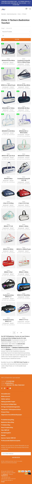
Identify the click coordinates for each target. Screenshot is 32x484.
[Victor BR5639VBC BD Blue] (24, 97)
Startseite (3, 14)
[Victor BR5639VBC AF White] (8, 97)
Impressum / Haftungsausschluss (11, 409)
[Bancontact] (25, 472)
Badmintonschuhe (23, 347)
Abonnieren (16, 457)
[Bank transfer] (22, 472)
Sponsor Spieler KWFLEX (8, 438)
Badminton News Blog (7, 422)
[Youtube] (7, 388)
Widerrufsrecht (5, 396)
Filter (17, 39)
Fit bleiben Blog (5, 425)
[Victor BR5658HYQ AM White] (8, 120)
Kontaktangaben (6, 432)
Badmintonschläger (7, 345)
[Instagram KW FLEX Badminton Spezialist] (4, 388)
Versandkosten (5, 394)
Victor (19, 14)
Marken (3, 435)
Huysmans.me (4, 475)
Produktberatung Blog (7, 419)
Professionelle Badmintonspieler (10, 440)
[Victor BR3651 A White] (24, 215)
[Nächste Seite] (21, 332)
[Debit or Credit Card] (29, 474)
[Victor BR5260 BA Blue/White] (24, 74)
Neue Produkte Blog (7, 427)
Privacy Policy (5, 412)
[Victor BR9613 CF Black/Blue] (24, 284)
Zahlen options (5, 399)
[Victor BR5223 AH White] (8, 238)
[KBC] (29, 472)
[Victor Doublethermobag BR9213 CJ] (8, 284)
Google (3, 481)
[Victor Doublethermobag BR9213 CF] (8, 309)
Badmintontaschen (11, 14)
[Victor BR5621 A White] (24, 261)
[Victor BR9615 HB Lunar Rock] (8, 145)
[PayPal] (26, 474)
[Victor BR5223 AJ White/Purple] (24, 238)
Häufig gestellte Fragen (8, 401)
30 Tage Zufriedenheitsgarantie (10, 407)
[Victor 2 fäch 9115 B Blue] (8, 192)
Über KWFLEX (5, 430)
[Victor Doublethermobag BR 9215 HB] (24, 168)
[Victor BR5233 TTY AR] (8, 215)
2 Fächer (24, 14)
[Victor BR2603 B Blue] (8, 168)
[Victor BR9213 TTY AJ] (24, 309)
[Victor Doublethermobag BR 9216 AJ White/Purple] (24, 50)
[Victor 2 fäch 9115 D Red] (24, 192)
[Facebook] (1, 388)
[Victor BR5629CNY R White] (24, 145)
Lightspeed (5, 474)
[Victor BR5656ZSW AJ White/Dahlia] (24, 120)
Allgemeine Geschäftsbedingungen (11, 414)
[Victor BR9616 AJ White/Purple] (8, 74)
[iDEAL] (19, 472)
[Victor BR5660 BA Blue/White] (8, 50)
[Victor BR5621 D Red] (8, 261)
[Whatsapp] (10, 388)
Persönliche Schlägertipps (9, 404)
